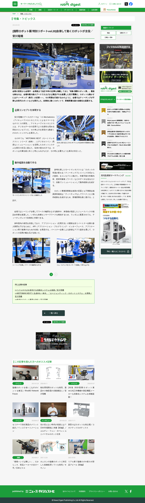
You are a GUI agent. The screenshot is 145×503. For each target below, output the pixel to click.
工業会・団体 (108, 37)
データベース (68, 10)
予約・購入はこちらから (116, 251)
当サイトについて (69, 491)
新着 (30, 10)
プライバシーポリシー (97, 491)
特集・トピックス (25, 14)
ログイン (104, 4)
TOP (14, 14)
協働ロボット (124, 33)
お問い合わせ (116, 4)
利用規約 (82, 491)
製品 (108, 33)
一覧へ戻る (53, 313)
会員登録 (94, 10)
